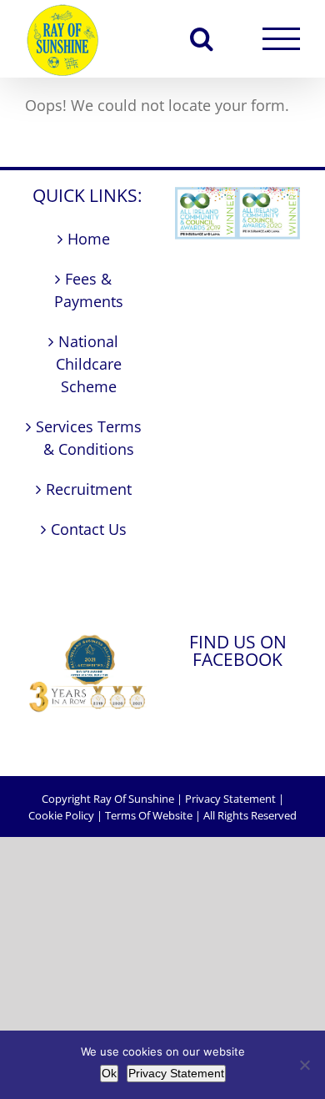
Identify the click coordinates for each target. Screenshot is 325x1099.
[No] (304, 1064)
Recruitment (89, 489)
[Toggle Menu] (281, 39)
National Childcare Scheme (89, 363)
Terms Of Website (148, 815)
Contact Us (89, 529)
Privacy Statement (230, 798)
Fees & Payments (88, 290)
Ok (109, 1073)
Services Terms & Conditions (89, 437)
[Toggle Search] (201, 38)
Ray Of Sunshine (133, 798)
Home (89, 239)
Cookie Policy (61, 815)
